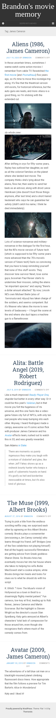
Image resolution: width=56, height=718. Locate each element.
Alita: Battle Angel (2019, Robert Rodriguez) (28, 373)
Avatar (8, 435)
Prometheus (28, 74)
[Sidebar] (3, 23)
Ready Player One (38, 394)
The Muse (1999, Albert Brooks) (28, 506)
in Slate (22, 445)
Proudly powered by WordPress (19, 709)
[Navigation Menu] (53, 23)
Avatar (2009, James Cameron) (28, 653)
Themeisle (27, 712)
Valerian (30, 402)
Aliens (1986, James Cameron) (28, 47)
